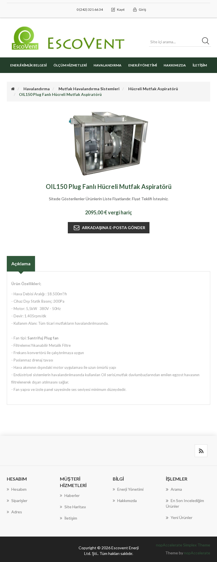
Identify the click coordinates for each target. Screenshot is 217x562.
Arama (176, 489)
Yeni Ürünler (181, 517)
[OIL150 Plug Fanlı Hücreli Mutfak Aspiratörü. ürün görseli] (108, 143)
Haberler (72, 495)
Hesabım (19, 489)
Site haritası (75, 506)
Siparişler (19, 500)
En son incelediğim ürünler (185, 503)
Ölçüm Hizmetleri (70, 65)
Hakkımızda (175, 65)
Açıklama (21, 263)
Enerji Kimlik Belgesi (28, 65)
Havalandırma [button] (107, 65)
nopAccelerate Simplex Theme (183, 544)
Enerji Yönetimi (142, 65)
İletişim (200, 65)
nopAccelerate (197, 552)
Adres (16, 511)
